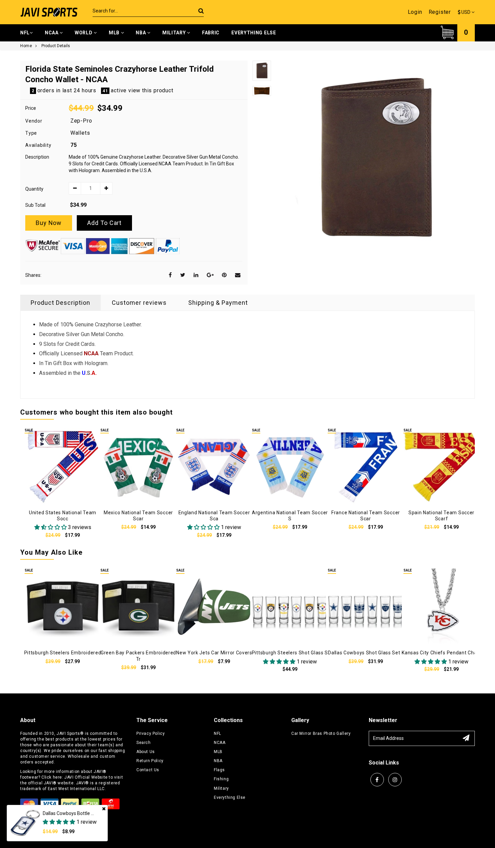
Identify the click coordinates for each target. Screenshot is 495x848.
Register (440, 12)
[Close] (104, 808)
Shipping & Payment (218, 302)
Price (30, 108)
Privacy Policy (150, 733)
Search (143, 742)
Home (26, 45)
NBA (141, 32)
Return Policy (150, 760)
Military (174, 32)
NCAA (52, 32)
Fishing (221, 779)
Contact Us (147, 770)
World (84, 32)
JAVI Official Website (86, 777)
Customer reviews (139, 302)
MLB (115, 32)
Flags (219, 770)
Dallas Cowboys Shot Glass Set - (365, 652)
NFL (25, 32)
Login (415, 12)
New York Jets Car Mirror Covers (214, 652)
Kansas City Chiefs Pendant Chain (441, 652)
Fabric (211, 32)
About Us (145, 751)
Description (37, 157)
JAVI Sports (68, 733)
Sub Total (35, 205)
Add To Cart (104, 222)
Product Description (60, 302)
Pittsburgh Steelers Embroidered (62, 652)
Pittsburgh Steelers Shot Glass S (290, 652)
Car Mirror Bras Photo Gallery (321, 733)
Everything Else (253, 32)
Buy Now (49, 222)
